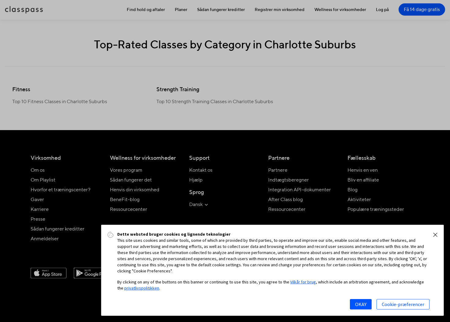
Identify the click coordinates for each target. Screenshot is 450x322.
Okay (360, 304)
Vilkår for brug (303, 282)
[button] (435, 235)
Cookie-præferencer (403, 304)
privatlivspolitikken (141, 288)
